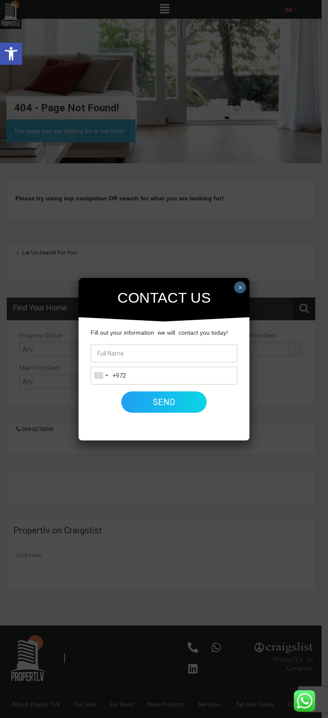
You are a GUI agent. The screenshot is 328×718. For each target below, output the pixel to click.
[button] (11, 54)
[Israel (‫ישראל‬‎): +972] (101, 375)
